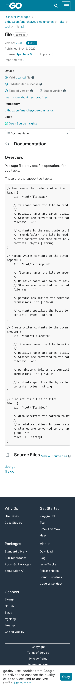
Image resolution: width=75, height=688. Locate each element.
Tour (43, 522)
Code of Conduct (51, 583)
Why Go (11, 508)
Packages (13, 544)
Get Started (50, 508)
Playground (47, 516)
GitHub (9, 606)
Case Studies (13, 522)
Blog (43, 558)
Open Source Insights (22, 123)
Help (43, 535)
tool (7, 26)
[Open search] (56, 6)
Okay (66, 677)
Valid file (19, 77)
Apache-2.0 (24, 54)
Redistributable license (23, 84)
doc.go (10, 467)
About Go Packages (18, 564)
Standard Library (16, 551)
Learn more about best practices (26, 97)
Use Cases (12, 516)
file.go (9, 471)
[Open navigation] (66, 6)
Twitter (9, 599)
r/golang (10, 619)
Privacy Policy (38, 658)
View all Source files (54, 456)
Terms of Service (38, 652)
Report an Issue (38, 664)
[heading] (17, 5)
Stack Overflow (50, 529)
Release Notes (49, 570)
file (17, 26)
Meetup (10, 625)
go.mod (21, 77)
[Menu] (37, 133)
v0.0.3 (15, 43)
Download (46, 551)
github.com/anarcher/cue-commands (29, 21)
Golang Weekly (14, 631)
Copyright (38, 646)
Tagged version (19, 90)
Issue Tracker (48, 564)
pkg (62, 21)
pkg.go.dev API (15, 570)
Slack (8, 612)
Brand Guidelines (51, 577)
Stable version (53, 90)
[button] (6, 77)
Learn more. (23, 683)
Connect (12, 592)
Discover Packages (17, 16)
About (45, 544)
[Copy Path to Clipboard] (22, 26)
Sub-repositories (15, 558)
